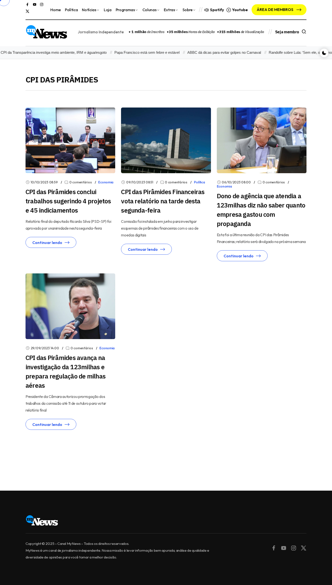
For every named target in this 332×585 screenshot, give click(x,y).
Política (71, 9)
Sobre (187, 9)
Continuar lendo (47, 242)
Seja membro (287, 31)
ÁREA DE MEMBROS (275, 9)
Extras (169, 9)
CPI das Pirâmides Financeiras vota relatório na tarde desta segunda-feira (162, 201)
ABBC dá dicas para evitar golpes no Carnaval (217, 52)
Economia (106, 182)
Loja (108, 9)
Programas (125, 9)
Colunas (149, 9)
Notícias (89, 9)
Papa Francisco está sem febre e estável (139, 52)
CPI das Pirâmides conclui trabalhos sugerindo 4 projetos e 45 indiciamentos (68, 201)
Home (55, 9)
